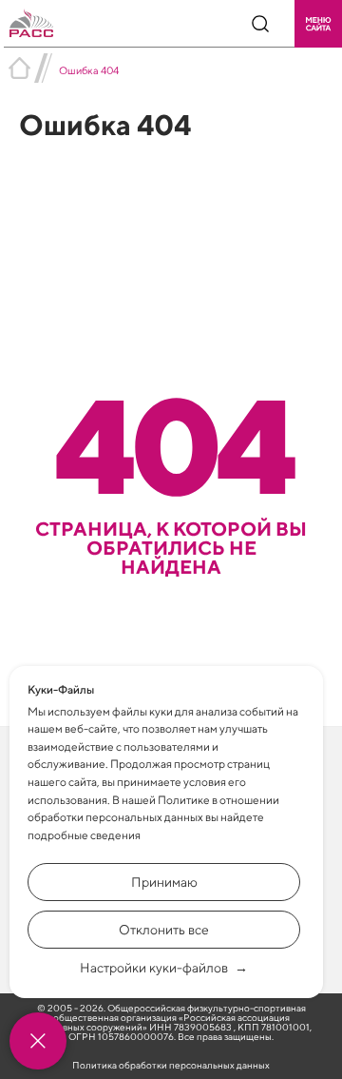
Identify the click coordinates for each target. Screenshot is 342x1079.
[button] (318, 24)
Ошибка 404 (89, 70)
